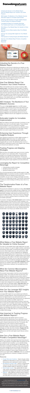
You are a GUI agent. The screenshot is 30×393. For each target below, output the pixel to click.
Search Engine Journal (8, 368)
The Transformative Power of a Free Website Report (13, 25)
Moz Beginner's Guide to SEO (10, 363)
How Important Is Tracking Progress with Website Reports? (14, 36)
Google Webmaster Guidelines (10, 359)
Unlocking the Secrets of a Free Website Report (12, 11)
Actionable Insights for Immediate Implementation (12, 17)
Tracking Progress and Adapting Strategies (11, 21)
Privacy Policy (21, 380)
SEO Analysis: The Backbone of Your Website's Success (14, 16)
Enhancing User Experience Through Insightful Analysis (14, 19)
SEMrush (5, 372)
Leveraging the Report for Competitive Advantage (12, 23)
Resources (3, 41)
